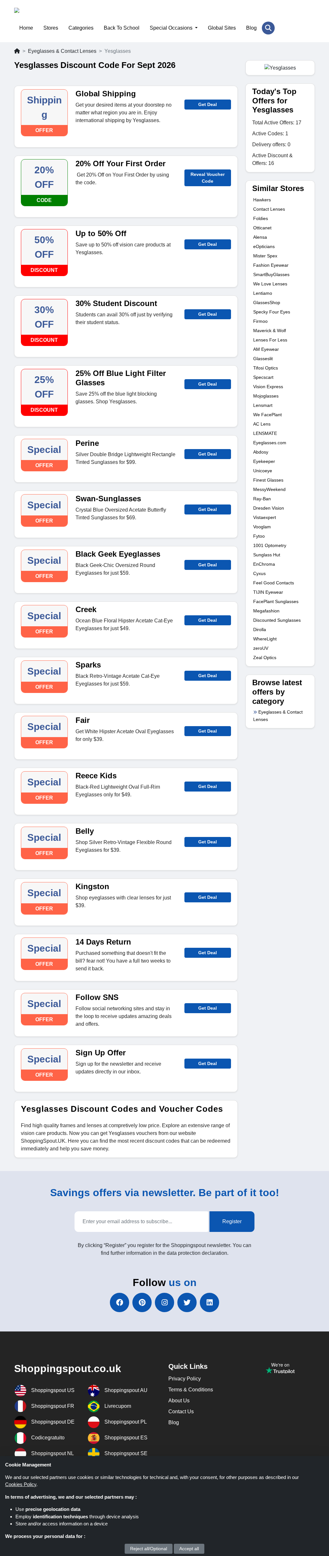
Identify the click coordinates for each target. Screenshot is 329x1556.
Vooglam (262, 526)
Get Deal (207, 104)
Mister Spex (265, 255)
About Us (179, 1400)
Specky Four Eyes (271, 311)
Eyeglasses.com (269, 442)
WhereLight (265, 638)
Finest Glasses (268, 480)
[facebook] (119, 1302)
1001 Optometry (269, 545)
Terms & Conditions (190, 1389)
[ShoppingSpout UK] (45, 15)
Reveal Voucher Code (208, 178)
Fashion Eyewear (271, 265)
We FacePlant (267, 414)
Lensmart (262, 405)
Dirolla (259, 629)
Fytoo (259, 536)
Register (232, 1221)
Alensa (260, 237)
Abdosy (260, 452)
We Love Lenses (270, 283)
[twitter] (187, 1302)
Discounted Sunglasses (277, 620)
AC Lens (262, 424)
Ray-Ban (262, 498)
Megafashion (266, 610)
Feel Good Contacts (273, 582)
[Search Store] (268, 28)
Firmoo (260, 321)
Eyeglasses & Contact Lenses (62, 51)
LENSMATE (265, 433)
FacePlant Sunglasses (275, 601)
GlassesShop (266, 302)
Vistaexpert (264, 517)
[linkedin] (209, 1302)
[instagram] (164, 1302)
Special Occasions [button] (172, 28)
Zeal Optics (264, 657)
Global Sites (222, 28)
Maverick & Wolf (269, 330)
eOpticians (264, 246)
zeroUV (260, 648)
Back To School (121, 28)
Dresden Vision (268, 508)
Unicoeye (262, 470)
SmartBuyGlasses (271, 274)
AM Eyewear (266, 349)
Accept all (189, 1548)
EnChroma (264, 564)
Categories (80, 28)
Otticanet (262, 227)
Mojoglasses (266, 396)
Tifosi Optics (265, 367)
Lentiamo (262, 293)
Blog (251, 28)
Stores (50, 28)
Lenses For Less (270, 339)
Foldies (260, 218)
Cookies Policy (20, 1484)
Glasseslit (263, 358)
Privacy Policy (184, 1378)
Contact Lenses (269, 209)
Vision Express (268, 386)
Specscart (263, 377)
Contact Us (181, 1411)
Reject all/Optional (148, 1548)
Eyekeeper (264, 461)
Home (26, 28)
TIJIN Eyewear (268, 592)
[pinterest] (142, 1302)
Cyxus (259, 573)
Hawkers (262, 199)
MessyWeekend (269, 489)
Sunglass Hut (266, 554)
